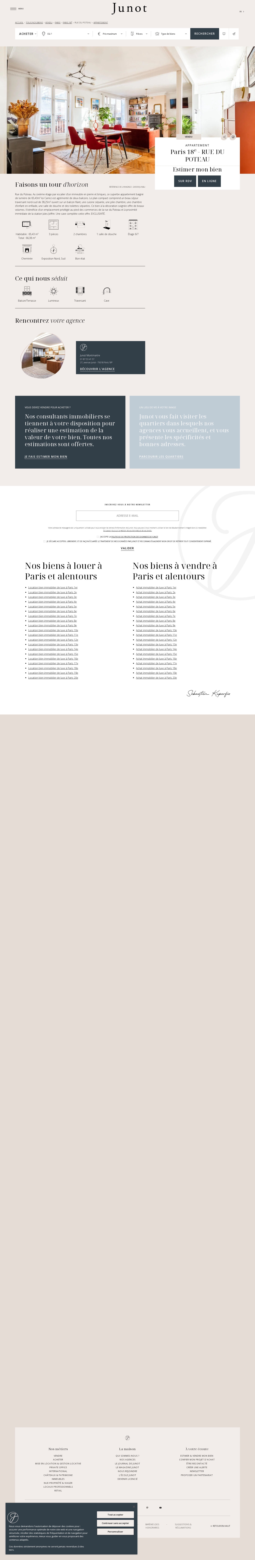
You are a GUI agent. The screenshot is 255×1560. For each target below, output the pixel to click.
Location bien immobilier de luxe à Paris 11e (53, 635)
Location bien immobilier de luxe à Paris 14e (53, 649)
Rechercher (204, 34)
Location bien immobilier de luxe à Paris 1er (53, 587)
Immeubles (58, 1479)
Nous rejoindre (127, 1471)
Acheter (58, 1459)
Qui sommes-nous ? (127, 1455)
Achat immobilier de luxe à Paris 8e (155, 620)
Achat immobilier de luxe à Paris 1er (156, 587)
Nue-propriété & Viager (58, 1483)
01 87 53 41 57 (87, 359)
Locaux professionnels (58, 1486)
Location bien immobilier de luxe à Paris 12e (53, 639)
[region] (71, 1528)
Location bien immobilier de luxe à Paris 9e (52, 625)
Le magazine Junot (127, 1467)
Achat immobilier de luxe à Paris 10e (156, 630)
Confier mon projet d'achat (197, 1459)
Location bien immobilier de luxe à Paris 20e (53, 677)
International (58, 1471)
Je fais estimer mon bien (46, 457)
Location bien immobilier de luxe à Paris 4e (52, 601)
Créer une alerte (196, 1467)
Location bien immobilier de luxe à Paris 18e (53, 668)
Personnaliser (115, 1531)
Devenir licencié (128, 1479)
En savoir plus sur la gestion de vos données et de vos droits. (127, 530)
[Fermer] (134, 1507)
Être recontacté (196, 1463)
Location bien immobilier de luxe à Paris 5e (52, 606)
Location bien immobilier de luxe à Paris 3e (52, 597)
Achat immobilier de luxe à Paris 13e (156, 644)
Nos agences (127, 1459)
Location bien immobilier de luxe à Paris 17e (53, 663)
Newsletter (197, 1471)
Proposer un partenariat (197, 1475)
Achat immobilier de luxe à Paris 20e (156, 677)
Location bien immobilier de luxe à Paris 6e (52, 611)
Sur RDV (185, 181)
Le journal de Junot (127, 1463)
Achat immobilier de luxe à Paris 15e (156, 654)
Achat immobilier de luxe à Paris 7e (155, 616)
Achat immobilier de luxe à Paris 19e (156, 673)
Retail (58, 1490)
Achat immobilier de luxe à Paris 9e (155, 625)
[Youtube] (160, 1507)
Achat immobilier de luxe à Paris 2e (155, 592)
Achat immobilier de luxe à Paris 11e (156, 635)
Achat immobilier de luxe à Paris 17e (156, 663)
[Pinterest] (147, 1507)
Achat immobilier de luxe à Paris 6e (155, 611)
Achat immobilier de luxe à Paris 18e (156, 668)
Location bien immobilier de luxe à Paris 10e (53, 630)
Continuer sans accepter (115, 1523)
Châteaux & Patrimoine (58, 1475)
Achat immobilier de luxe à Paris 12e (156, 639)
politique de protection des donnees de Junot (134, 537)
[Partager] (224, 136)
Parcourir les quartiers (161, 457)
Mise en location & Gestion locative (58, 1463)
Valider (127, 548)
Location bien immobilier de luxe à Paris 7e (52, 616)
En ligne (209, 181)
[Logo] (129, 9)
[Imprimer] (233, 136)
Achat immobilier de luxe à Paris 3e (155, 597)
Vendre (58, 1455)
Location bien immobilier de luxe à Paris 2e (52, 592)
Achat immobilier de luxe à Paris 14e (156, 649)
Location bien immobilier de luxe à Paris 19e (53, 673)
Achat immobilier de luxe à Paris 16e (156, 658)
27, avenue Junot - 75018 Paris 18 (96, 362)
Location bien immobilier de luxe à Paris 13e (53, 644)
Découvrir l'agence (97, 369)
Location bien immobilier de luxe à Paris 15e (53, 654)
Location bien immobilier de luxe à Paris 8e (52, 620)
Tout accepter (116, 1514)
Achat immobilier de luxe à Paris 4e (155, 601)
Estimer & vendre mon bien (196, 1455)
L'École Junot (127, 1475)
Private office (58, 1467)
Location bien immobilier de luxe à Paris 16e (53, 658)
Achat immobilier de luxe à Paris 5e (155, 606)
